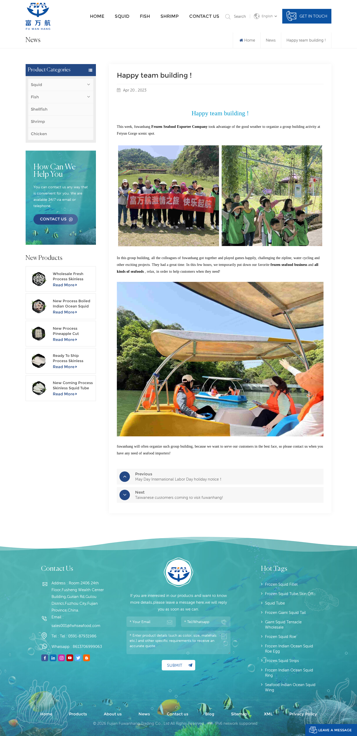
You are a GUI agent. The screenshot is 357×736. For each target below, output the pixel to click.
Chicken (39, 133)
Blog (209, 713)
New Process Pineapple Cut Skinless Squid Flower (73, 331)
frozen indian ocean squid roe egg (289, 648)
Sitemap (239, 713)
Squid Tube (275, 603)
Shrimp (169, 16)
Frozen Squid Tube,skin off (289, 593)
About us (113, 713)
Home (97, 16)
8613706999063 (87, 646)
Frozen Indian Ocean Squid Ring (289, 672)
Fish (145, 16)
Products (78, 713)
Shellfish (39, 109)
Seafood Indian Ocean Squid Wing (290, 687)
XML (268, 713)
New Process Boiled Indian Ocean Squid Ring (71, 304)
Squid (122, 16)
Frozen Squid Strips (282, 660)
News (271, 40)
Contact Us (53, 218)
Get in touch (313, 16)
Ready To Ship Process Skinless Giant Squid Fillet (68, 358)
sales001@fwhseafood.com (75, 625)
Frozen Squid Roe (280, 636)
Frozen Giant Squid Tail (285, 612)
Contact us (204, 16)
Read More (63, 284)
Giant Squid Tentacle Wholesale (283, 624)
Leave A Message (335, 730)
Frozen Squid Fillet (281, 584)
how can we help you (54, 171)
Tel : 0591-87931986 (78, 636)
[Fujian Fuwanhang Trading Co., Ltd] (38, 16)
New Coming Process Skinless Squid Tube (73, 385)
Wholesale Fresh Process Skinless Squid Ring (68, 276)
